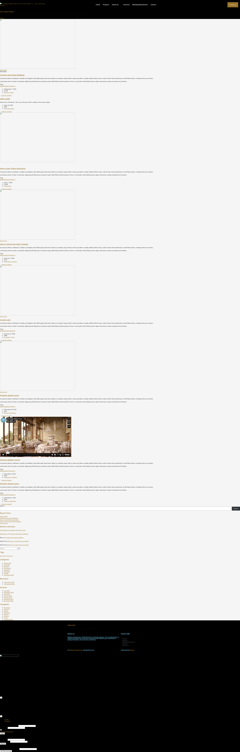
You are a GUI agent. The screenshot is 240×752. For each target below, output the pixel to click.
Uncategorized (9, 108)
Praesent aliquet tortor (9, 395)
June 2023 (7, 591)
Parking (5, 86)
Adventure (8, 186)
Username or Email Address (9, 726)
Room (13, 86)
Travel (11, 92)
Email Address (5, 742)
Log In (2, 733)
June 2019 (7, 594)
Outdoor (14, 261)
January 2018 (8, 596)
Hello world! (5, 99)
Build (1, 86)
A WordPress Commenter (8, 530)
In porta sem (5, 320)
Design (7, 92)
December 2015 (8, 599)
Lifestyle (14, 477)
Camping (7, 337)
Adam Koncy (4, 534)
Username (3, 740)
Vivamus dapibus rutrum (10, 460)
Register (7, 721)
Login (7, 719)
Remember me (6, 730)
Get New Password (6, 751)
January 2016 (8, 597)
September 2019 (9, 592)
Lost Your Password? (6, 731)
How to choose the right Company (14, 244)
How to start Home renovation (12, 168)
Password (3, 728)
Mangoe (132, 650)
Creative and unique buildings (12, 75)
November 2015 (8, 601)
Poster (10, 86)
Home (2, 18)
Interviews (8, 261)
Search (2, 506)
